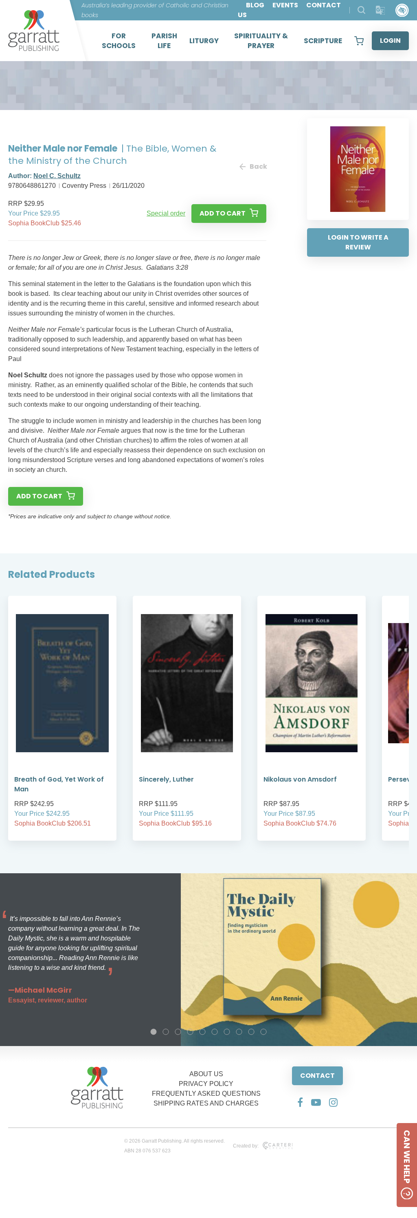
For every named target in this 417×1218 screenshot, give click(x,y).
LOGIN (390, 40)
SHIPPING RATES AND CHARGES (206, 1103)
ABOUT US (206, 1073)
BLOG (255, 5)
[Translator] (380, 10)
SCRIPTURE (323, 41)
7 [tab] (227, 1032)
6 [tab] (215, 1032)
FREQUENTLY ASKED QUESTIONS (206, 1093)
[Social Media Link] (300, 1102)
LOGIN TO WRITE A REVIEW (358, 242)
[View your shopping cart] (359, 40)
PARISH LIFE (164, 41)
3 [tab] (178, 1032)
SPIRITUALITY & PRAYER (261, 41)
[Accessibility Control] (402, 10)
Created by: (246, 1146)
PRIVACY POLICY (206, 1083)
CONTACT (317, 1075)
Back (258, 166)
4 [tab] (190, 1032)
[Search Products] (361, 10)
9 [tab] (251, 1032)
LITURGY (204, 41)
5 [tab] (202, 1032)
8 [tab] (239, 1032)
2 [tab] (166, 1032)
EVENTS (285, 5)
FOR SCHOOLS (119, 41)
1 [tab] (153, 1032)
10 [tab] (263, 1032)
